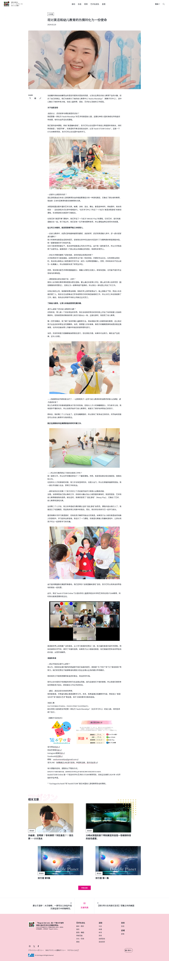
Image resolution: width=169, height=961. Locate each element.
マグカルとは (72, 950)
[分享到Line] (35, 98)
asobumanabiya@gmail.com (65, 759)
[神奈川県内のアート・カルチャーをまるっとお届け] (13, 3)
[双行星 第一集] (118, 862)
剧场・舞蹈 (80, 932)
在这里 (58, 756)
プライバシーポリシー (36, 950)
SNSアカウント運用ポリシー (55, 950)
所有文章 (84, 888)
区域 (122, 934)
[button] (73, 4)
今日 (100, 926)
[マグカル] (31, 926)
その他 (50, 14)
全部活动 (102, 938)
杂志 (122, 926)
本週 (100, 929)
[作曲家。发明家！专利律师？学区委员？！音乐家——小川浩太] (51, 821)
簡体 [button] (129, 950)
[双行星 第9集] (60, 862)
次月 (100, 935)
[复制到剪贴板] (40, 98)
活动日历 (102, 942)
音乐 (77, 929)
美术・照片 (80, 926)
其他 (77, 942)
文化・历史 (80, 938)
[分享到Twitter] (30, 98)
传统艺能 (79, 935)
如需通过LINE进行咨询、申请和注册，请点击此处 (76, 762)
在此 (56, 747)
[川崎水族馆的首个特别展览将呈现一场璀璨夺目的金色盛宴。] (108, 821)
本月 (100, 932)
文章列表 (84, 907)
